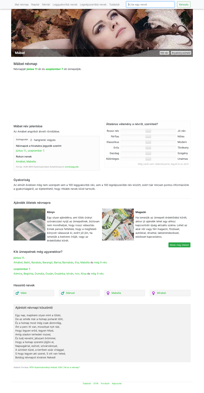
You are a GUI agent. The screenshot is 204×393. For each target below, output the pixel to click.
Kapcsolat (117, 383)
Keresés (183, 4)
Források (105, 383)
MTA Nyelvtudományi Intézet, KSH (45, 367)
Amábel (20, 161)
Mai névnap (22, 4)
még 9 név (100, 262)
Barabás (36, 262)
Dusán (49, 273)
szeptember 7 (54, 69)
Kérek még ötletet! (179, 245)
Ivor (77, 273)
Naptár (35, 4)
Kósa (84, 273)
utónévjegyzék (72, 167)
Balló (27, 262)
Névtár (46, 4)
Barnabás (67, 262)
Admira (18, 273)
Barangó (48, 262)
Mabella (31, 161)
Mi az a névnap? (72, 367)
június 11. (21, 150)
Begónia (28, 273)
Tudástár (114, 4)
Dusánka (60, 273)
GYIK (96, 383)
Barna (57, 262)
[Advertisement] (102, 98)
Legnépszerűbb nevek (93, 4)
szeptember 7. (36, 150)
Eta (77, 262)
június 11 (32, 69)
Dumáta (39, 273)
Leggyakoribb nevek (65, 4)
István (69, 273)
